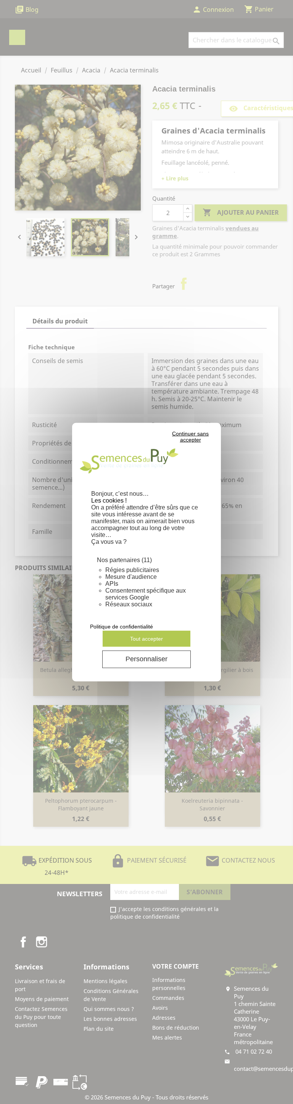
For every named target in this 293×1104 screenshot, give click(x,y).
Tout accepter (146, 638)
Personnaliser (146, 659)
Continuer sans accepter (190, 436)
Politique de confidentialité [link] (121, 627)
